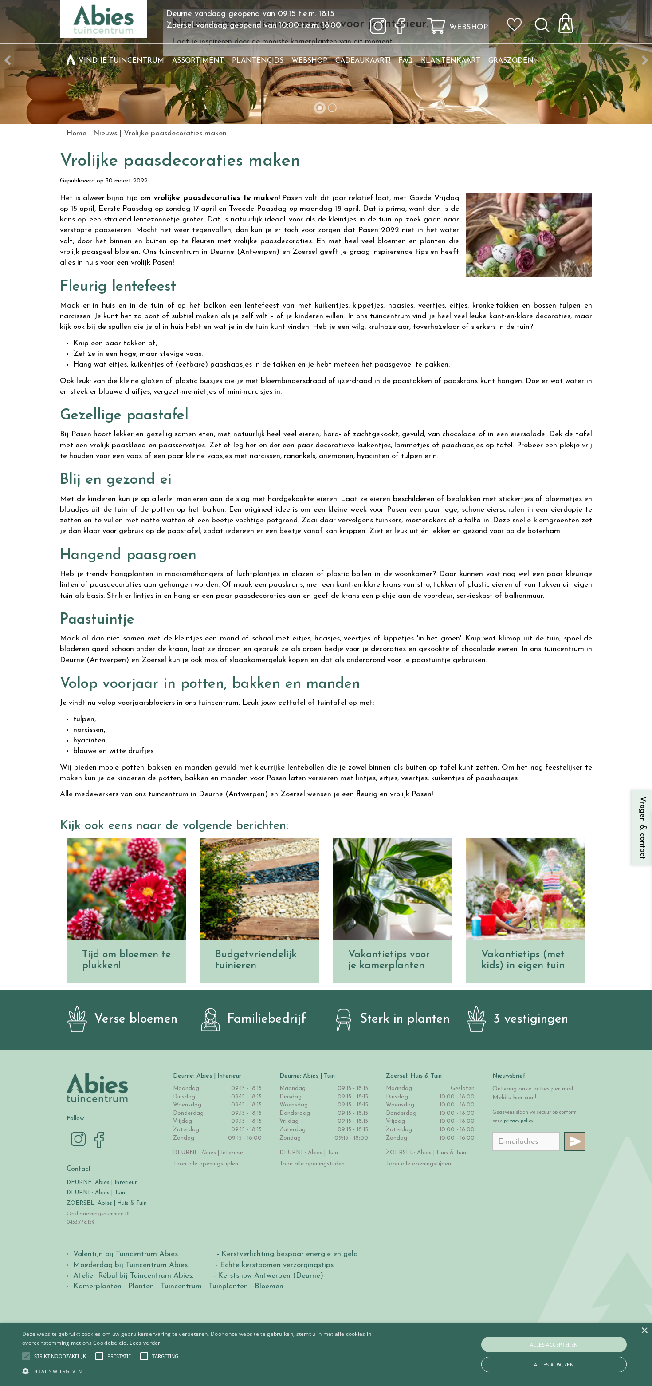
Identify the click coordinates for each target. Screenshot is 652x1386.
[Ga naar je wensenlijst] (517, 28)
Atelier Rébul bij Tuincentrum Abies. (133, 1275)
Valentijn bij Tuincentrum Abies (125, 1254)
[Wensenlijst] (517, 18)
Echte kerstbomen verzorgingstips (277, 1265)
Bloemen (269, 1286)
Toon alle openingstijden (205, 1164)
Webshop (468, 27)
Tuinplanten (228, 1286)
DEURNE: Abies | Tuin (96, 1193)
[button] (60, 1356)
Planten (141, 1286)
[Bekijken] (570, 20)
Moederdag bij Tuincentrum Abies (130, 1265)
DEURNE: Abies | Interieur (102, 1182)
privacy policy (518, 1121)
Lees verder (145, 1343)
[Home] (71, 61)
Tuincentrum (181, 1286)
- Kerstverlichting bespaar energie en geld (286, 1254)
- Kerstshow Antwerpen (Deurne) (267, 1275)
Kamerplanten (97, 1286)
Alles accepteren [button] (553, 1344)
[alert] (326, 1354)
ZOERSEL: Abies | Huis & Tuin (108, 1203)
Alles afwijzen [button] (553, 1364)
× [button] (644, 1330)
